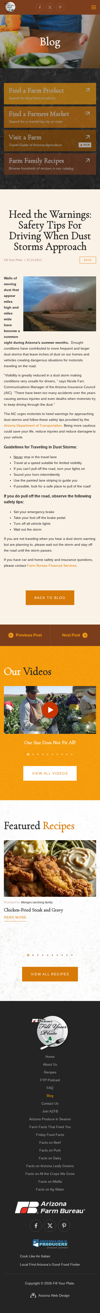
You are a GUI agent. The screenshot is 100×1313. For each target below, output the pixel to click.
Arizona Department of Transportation (33, 425)
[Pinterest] (60, 7)
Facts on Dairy (50, 1158)
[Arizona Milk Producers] (50, 1244)
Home (50, 1057)
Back (88, 260)
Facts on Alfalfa (50, 1181)
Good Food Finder (66, 1264)
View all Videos (50, 773)
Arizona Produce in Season (50, 1119)
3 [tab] (37, 754)
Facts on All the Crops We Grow (50, 1174)
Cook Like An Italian (35, 1256)
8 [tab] (62, 754)
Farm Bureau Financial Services (51, 565)
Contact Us (50, 1103)
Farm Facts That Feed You (50, 1127)
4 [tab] (42, 754)
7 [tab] (57, 754)
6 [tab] (52, 754)
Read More (15, 917)
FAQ (50, 1088)
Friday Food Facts (50, 1135)
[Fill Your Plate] (10, 7)
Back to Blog (50, 598)
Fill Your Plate (63, 1283)
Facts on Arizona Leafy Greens (50, 1166)
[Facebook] (40, 7)
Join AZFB (50, 1111)
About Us (50, 1064)
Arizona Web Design (54, 1295)
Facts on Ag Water (50, 1189)
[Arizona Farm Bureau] (50, 1207)
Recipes (50, 1072)
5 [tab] (47, 754)
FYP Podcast (50, 1080)
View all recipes (50, 974)
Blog (50, 1096)
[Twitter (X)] (50, 7)
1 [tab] (28, 754)
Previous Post (29, 635)
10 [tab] (71, 754)
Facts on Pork (50, 1150)
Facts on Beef (50, 1142)
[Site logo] (50, 1033)
